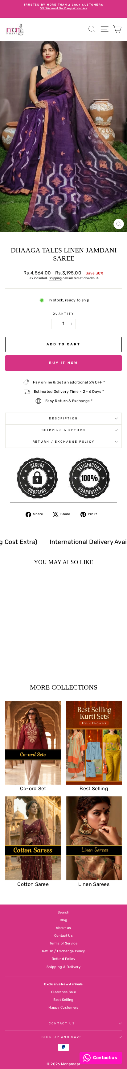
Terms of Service (63, 943)
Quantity (63, 313)
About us (63, 928)
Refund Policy (63, 959)
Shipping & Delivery (63, 967)
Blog (63, 920)
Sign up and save (62, 1037)
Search (63, 912)
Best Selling (63, 1000)
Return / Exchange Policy (64, 441)
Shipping (55, 278)
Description (63, 418)
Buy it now (63, 363)
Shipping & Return (64, 430)
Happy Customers (63, 1007)
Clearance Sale (63, 992)
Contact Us (63, 936)
